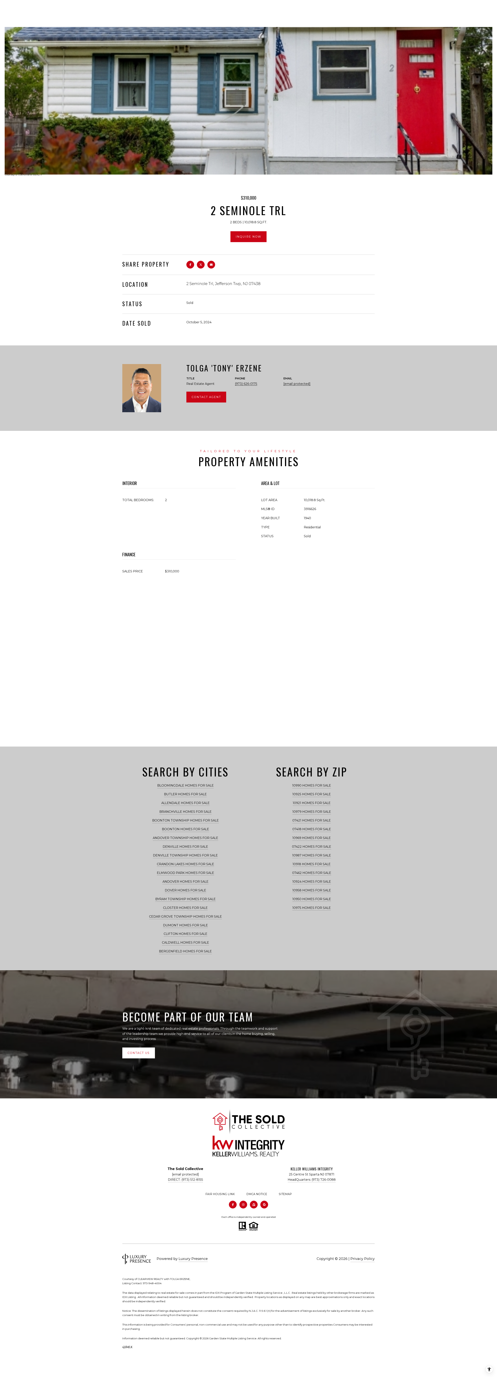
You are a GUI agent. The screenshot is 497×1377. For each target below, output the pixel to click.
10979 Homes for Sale (311, 812)
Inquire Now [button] (248, 236)
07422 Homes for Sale (311, 846)
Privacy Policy (362, 1259)
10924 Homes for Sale (311, 881)
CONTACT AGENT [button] (206, 397)
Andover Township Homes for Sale (185, 838)
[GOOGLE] (264, 1204)
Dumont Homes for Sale (185, 925)
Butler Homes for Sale (185, 794)
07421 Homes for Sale (311, 820)
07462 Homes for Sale (311, 873)
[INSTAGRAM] (243, 1204)
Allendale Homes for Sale (185, 803)
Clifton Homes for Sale (185, 934)
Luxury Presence (193, 1259)
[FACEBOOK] (233, 1204)
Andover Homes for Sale (185, 881)
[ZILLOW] (254, 1204)
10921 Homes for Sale (312, 803)
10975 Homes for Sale (311, 908)
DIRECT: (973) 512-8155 (185, 1179)
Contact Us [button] (139, 1053)
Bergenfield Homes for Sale (185, 951)
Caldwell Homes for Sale (185, 942)
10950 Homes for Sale (311, 899)
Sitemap (285, 1194)
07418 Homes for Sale (311, 829)
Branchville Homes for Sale (185, 812)
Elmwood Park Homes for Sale (185, 873)
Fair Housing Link (220, 1194)
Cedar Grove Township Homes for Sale (185, 916)
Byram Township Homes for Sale (185, 899)
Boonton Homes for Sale (185, 829)
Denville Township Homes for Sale (185, 855)
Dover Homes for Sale (185, 890)
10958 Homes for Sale (311, 890)
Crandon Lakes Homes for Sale (185, 864)
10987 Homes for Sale (311, 855)
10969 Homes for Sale (311, 838)
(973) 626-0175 (246, 384)
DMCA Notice (256, 1194)
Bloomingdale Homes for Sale (185, 785)
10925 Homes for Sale (311, 794)
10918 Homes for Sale (312, 864)
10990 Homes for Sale (311, 785)
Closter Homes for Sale (185, 908)
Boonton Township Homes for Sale (185, 820)
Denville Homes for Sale (185, 846)
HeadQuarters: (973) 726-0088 (312, 1179)
